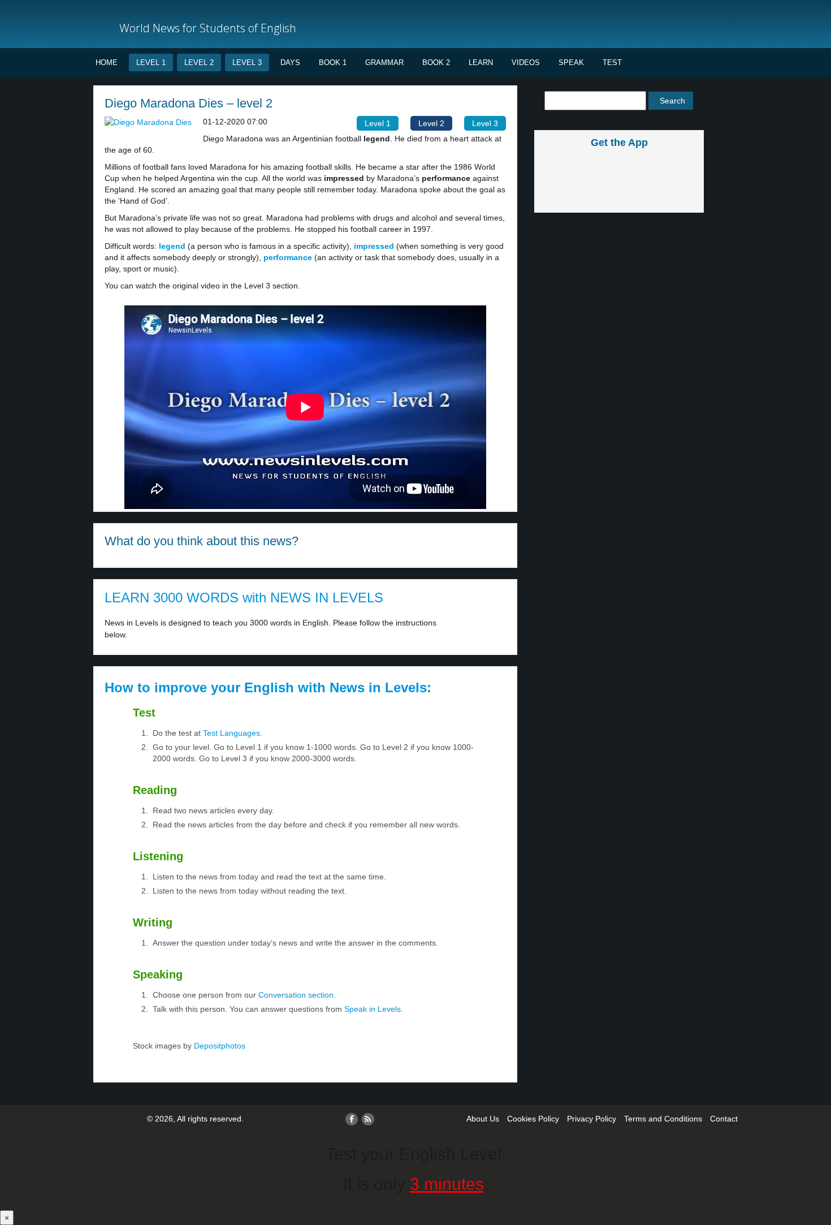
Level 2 (199, 62)
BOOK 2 (436, 62)
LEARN (481, 62)
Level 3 (247, 62)
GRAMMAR (384, 62)
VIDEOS (526, 62)
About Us (482, 1118)
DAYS (290, 62)
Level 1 (151, 62)
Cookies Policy (533, 1118)
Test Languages (231, 732)
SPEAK (571, 62)
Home (107, 62)
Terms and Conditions (663, 1118)
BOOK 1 (333, 62)
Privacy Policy (591, 1118)
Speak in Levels (372, 1008)
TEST (612, 62)
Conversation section (296, 994)
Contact (724, 1118)
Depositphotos (218, 1045)
